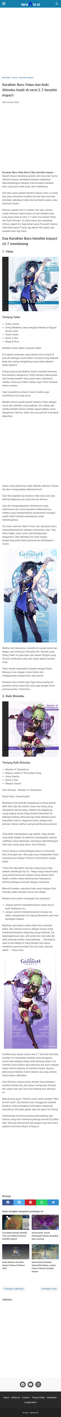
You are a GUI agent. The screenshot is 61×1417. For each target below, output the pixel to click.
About (6, 1397)
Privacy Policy (38, 1397)
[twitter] (19, 1202)
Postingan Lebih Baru (14, 1289)
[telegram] (53, 1202)
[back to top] (55, 1410)
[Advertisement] (30, 42)
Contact (26, 1397)
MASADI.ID (34, 1413)
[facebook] (7, 1202)
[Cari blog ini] (57, 4)
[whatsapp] (41, 1202)
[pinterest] (30, 1202)
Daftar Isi (15, 1397)
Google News (30, 1402)
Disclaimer (52, 1397)
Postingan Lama (49, 1289)
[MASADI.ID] (30, 4)
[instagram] (38, 1384)
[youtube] (30, 1384)
